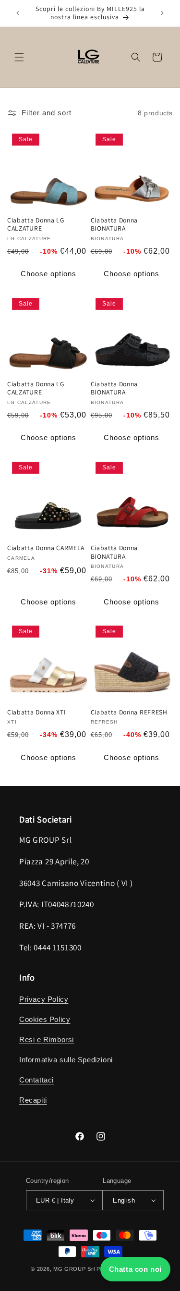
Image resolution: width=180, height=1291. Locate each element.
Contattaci (36, 1080)
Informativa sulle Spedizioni (66, 1060)
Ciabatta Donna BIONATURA (114, 224)
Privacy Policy (43, 999)
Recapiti (33, 1100)
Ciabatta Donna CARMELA (45, 548)
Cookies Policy (44, 1019)
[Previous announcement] (17, 13)
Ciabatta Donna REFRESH (129, 712)
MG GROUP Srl (74, 1269)
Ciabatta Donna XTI (36, 712)
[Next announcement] (162, 13)
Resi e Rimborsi (46, 1039)
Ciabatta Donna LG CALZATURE (35, 224)
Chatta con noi (135, 1269)
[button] (19, 57)
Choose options (48, 274)
